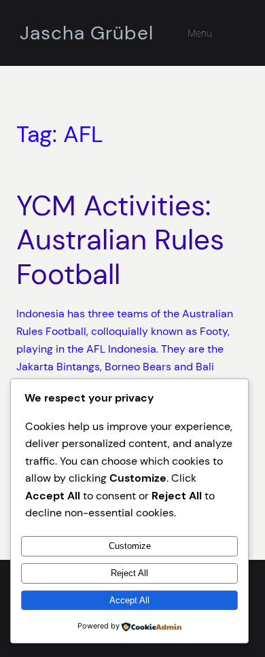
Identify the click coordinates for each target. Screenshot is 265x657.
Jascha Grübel (87, 33)
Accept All (129, 600)
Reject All (129, 573)
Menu (200, 33)
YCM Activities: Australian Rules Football (120, 240)
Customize (130, 546)
